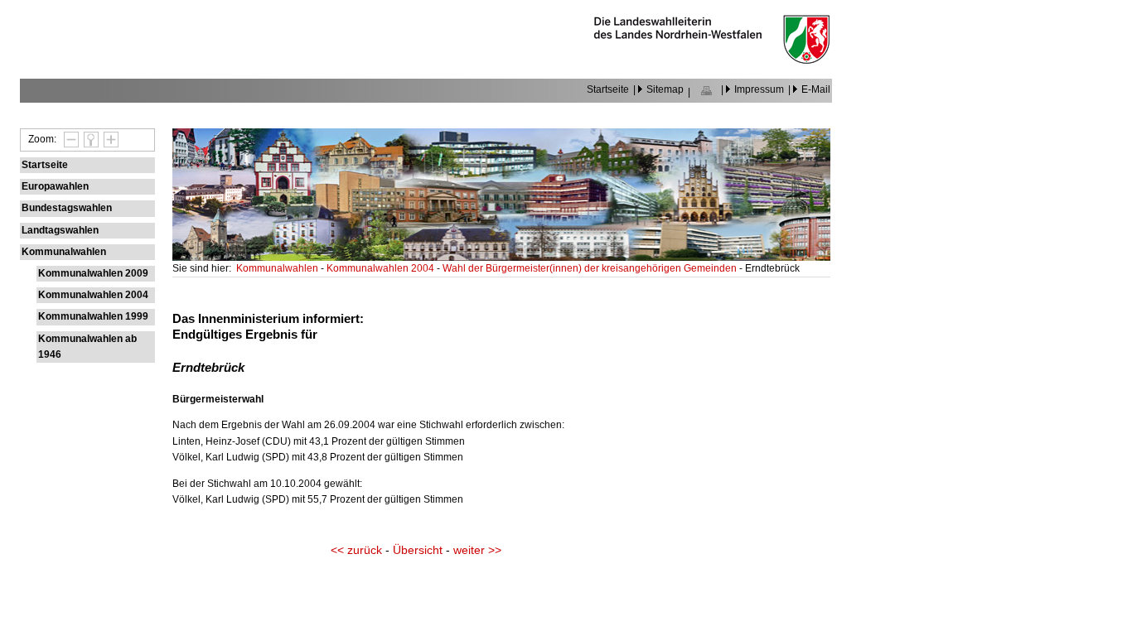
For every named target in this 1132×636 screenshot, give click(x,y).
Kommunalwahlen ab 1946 (87, 346)
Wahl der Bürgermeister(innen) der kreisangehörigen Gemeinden (591, 268)
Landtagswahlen (60, 230)
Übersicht (418, 550)
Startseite (608, 89)
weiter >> (477, 550)
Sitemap (665, 89)
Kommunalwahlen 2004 (93, 295)
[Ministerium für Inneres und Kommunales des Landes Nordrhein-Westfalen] (712, 60)
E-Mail (815, 89)
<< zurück (356, 550)
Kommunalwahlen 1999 (93, 316)
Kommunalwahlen (64, 252)
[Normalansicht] (89, 139)
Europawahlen (55, 186)
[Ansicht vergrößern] (109, 139)
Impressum (759, 89)
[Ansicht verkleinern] (69, 139)
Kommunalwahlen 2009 (93, 273)
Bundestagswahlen (67, 208)
